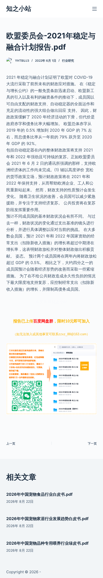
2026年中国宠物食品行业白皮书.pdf (39, 494)
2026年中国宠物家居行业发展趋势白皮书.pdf (47, 518)
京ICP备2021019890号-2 (63, 571)
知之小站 (18, 8)
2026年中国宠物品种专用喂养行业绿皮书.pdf (47, 543)
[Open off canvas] (94, 9)
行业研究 (68, 60)
